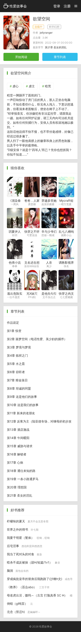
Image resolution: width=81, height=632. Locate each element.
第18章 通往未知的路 (21, 471)
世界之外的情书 (22, 529)
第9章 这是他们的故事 (22, 396)
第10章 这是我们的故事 (22, 405)
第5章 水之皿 (16, 364)
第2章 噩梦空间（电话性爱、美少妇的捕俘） (37, 339)
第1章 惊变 (14, 331)
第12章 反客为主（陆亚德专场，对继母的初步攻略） (39, 422)
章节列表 (60, 57)
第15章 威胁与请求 (19, 446)
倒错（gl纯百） (20, 603)
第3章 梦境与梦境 (19, 347)
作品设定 (13, 322)
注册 (67, 6)
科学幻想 (54, 26)
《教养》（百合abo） (28, 587)
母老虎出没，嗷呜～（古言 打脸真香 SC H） (39, 596)
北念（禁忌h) (23, 612)
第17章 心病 (15, 462)
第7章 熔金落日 (17, 380)
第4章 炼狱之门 (17, 355)
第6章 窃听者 (16, 372)
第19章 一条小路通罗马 (22, 479)
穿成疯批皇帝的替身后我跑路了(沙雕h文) (40, 580)
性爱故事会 (18, 6)
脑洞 (18, 570)
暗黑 (48, 86)
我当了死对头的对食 (24, 554)
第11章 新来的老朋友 (21, 413)
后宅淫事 (24, 546)
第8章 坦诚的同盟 (19, 388)
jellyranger (46, 32)
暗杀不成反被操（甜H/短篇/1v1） (33, 562)
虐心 (16, 86)
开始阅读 (21, 57)
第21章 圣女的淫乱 (56, 47)
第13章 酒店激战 (18, 429)
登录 (56, 6)
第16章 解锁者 (16, 454)
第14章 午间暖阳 (18, 438)
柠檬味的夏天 (27, 521)
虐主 (32, 86)
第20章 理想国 (17, 487)
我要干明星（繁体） (28, 537)
